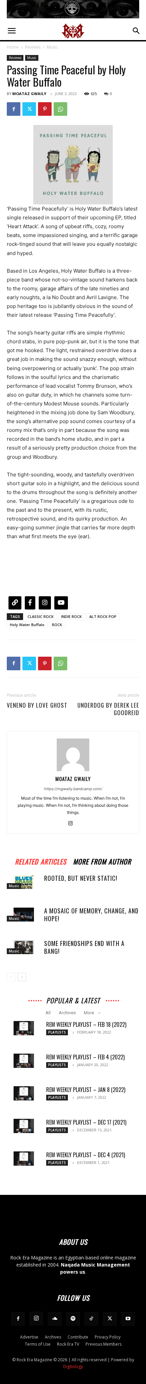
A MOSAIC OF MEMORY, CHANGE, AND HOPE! (91, 914)
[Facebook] (13, 109)
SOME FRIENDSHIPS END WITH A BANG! (84, 947)
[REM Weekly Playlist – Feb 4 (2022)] (24, 1061)
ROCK (57, 624)
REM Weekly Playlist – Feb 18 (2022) (86, 1024)
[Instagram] (73, 824)
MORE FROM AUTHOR (102, 860)
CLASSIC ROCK (41, 616)
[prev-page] (11, 977)
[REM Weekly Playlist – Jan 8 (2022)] (24, 1093)
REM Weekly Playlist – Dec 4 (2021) (85, 1155)
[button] (11, 31)
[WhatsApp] (60, 109)
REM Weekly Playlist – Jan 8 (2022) (85, 1090)
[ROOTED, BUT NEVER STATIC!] (24, 882)
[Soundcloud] (54, 1319)
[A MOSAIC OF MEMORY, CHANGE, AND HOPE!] (24, 915)
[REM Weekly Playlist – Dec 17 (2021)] (24, 1126)
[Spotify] (73, 1319)
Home (13, 47)
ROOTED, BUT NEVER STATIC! (80, 878)
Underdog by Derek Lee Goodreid (108, 709)
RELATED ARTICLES (40, 860)
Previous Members (104, 1344)
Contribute (78, 1337)
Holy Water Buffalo (27, 624)
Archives (67, 1012)
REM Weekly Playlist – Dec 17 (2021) (86, 1122)
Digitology (73, 1366)
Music (52, 47)
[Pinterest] (45, 109)
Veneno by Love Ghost (37, 705)
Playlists (57, 1032)
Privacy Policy (108, 1337)
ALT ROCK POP (102, 616)
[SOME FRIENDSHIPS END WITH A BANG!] (24, 947)
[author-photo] (73, 769)
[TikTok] (91, 1319)
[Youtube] (128, 1319)
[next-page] (22, 977)
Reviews (32, 47)
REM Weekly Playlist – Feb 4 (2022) (85, 1057)
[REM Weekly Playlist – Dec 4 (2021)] (24, 1158)
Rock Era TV (68, 1344)
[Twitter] (29, 109)
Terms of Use (38, 1344)
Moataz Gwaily (29, 93)
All (48, 1012)
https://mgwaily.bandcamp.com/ (73, 788)
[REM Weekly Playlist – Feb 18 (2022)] (24, 1028)
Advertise (29, 1337)
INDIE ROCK (71, 616)
